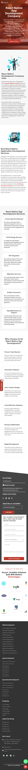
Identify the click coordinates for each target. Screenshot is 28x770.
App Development (8, 658)
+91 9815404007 (7, 481)
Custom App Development (14, 219)
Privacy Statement (16, 765)
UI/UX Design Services (14, 237)
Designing (5, 701)
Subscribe (9, 512)
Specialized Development (10, 680)
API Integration (14, 256)
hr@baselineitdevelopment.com (10, 490)
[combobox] (5, 534)
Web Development (8, 625)
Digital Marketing (8, 719)
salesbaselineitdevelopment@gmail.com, (12, 488)
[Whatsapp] (23, 759)
